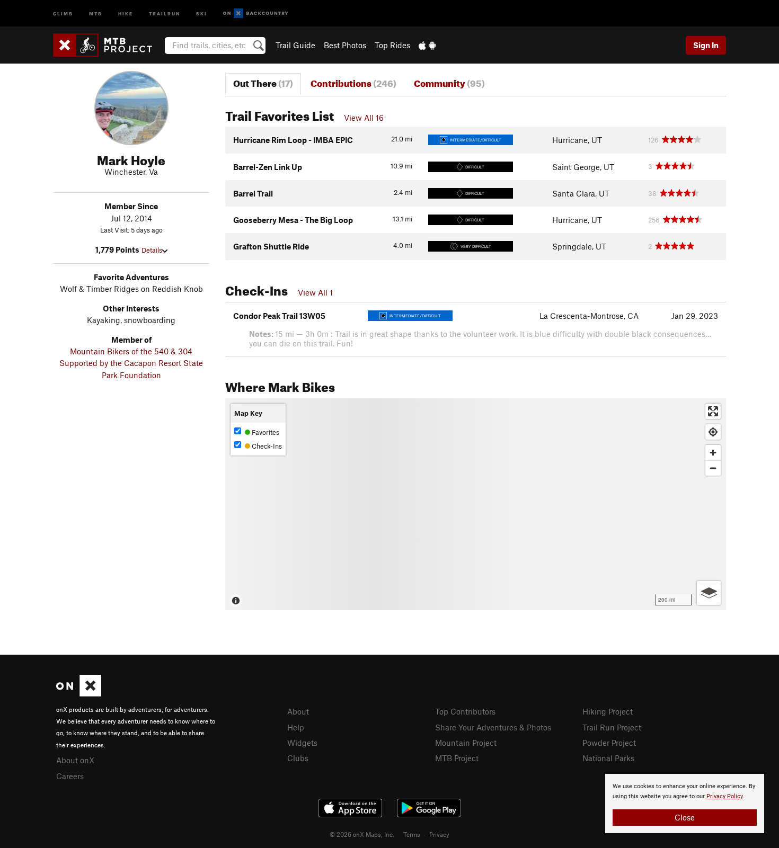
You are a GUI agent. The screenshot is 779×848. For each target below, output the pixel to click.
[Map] (475, 504)
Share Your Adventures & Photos (493, 727)
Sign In (706, 45)
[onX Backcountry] (255, 13)
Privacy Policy (724, 796)
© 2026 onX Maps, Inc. (362, 834)
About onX (75, 760)
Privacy (439, 834)
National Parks (608, 758)
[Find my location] (713, 432)
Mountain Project (466, 742)
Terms (411, 834)
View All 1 (315, 292)
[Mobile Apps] (427, 45)
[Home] (108, 45)
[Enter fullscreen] (713, 411)
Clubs (297, 758)
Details (151, 250)
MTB (95, 13)
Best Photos (345, 45)
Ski (201, 13)
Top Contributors (465, 711)
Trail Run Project (611, 727)
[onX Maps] (78, 693)
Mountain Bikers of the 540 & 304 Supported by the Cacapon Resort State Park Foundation (131, 363)
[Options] (709, 593)
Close (685, 817)
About (298, 711)
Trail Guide (295, 45)
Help (295, 727)
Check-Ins (266, 446)
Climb (63, 13)
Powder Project (609, 742)
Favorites (264, 432)
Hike (125, 13)
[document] (685, 803)
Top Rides (392, 45)
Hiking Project (607, 711)
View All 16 (364, 117)
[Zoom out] (713, 468)
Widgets (302, 742)
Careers (70, 776)
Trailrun (164, 13)
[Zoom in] (713, 452)
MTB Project (457, 758)
